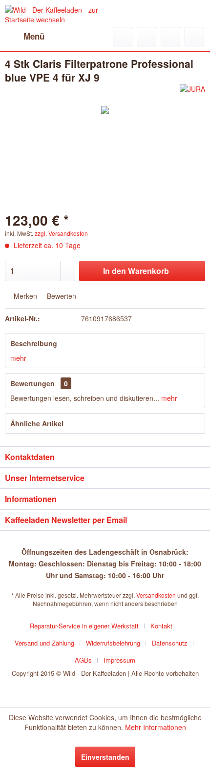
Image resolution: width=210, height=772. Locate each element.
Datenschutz (170, 642)
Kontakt (161, 625)
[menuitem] (24, 36)
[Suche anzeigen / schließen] (122, 36)
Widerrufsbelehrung (113, 642)
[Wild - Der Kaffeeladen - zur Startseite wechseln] (55, 13)
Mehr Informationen (155, 727)
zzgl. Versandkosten (61, 233)
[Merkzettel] (146, 36)
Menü (33, 36)
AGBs (83, 660)
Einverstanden (105, 757)
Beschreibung (33, 343)
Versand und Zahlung (44, 642)
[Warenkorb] (194, 36)
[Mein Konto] (170, 36)
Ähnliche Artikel (36, 423)
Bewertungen (32, 383)
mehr (18, 358)
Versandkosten (156, 595)
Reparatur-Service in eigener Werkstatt (84, 625)
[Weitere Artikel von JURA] (192, 92)
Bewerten (60, 296)
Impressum (119, 660)
